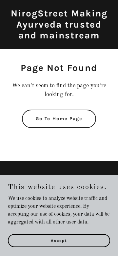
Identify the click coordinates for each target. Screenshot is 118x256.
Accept (59, 240)
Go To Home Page (59, 118)
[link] (59, 37)
